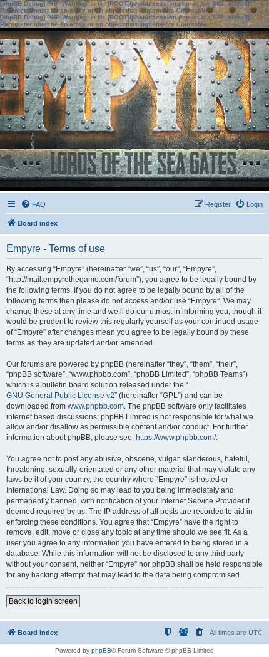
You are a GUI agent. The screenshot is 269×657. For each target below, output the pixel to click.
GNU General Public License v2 (60, 395)
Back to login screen (43, 601)
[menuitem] (33, 204)
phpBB (101, 650)
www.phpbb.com (96, 406)
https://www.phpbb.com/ (176, 437)
